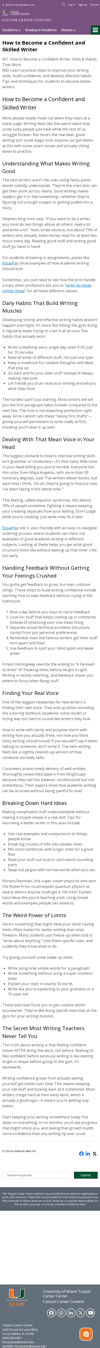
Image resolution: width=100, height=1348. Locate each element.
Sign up (82, 4)
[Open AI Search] (86, 1334)
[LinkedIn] (71, 1312)
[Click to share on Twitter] (95, 1153)
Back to (20, 4)
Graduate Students (41, 30)
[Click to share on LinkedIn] (88, 1153)
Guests (94, 4)
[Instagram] (61, 1312)
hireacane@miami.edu (18, 1342)
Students (9, 30)
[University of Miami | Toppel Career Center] (16, 13)
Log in (71, 4)
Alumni (67, 30)
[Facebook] (51, 1312)
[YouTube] (90, 1312)
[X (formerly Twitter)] (80, 1312)
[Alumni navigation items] (75, 30)
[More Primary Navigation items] (95, 30)
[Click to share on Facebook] (81, 1153)
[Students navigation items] (20, 30)
